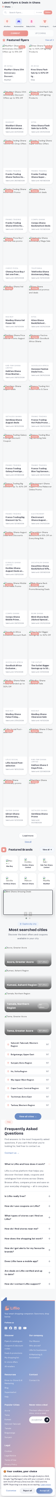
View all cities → (28, 1116)
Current (15, 33)
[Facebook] (10, 1328)
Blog (6, 1388)
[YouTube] (25, 1328)
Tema (7, 1415)
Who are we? (35, 1345)
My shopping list (12, 1357)
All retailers (10, 1366)
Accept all (44, 1490)
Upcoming (40, 33)
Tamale (8, 1428)
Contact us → (12, 1152)
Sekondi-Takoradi (13, 1424)
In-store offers (11, 1362)
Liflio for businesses (38, 1350)
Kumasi (8, 1419)
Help (7, 1396)
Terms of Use (10, 1460)
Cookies (8, 1451)
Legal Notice (10, 1455)
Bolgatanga (10, 1433)
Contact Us (34, 1380)
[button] (26, 918)
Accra (7, 1410)
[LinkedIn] (15, 1328)
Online (47, 12)
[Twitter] (20, 1328)
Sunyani (8, 1437)
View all (48, 40)
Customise (11, 1490)
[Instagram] (6, 1328)
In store (39, 12)
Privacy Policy (11, 1464)
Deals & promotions (13, 1353)
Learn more (45, 1484)
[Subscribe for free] (47, 1419)
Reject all (27, 1490)
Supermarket (10, 1392)
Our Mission (34, 1341)
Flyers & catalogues (13, 1341)
